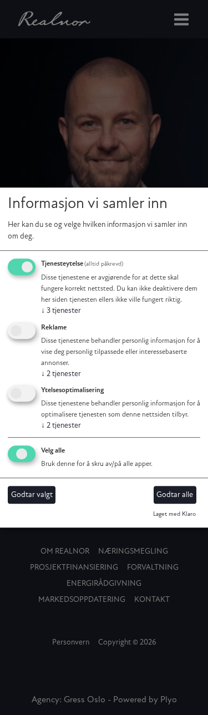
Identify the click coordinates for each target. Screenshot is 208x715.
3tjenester (61, 311)
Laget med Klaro (174, 515)
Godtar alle (174, 495)
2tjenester (61, 374)
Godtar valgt (32, 495)
